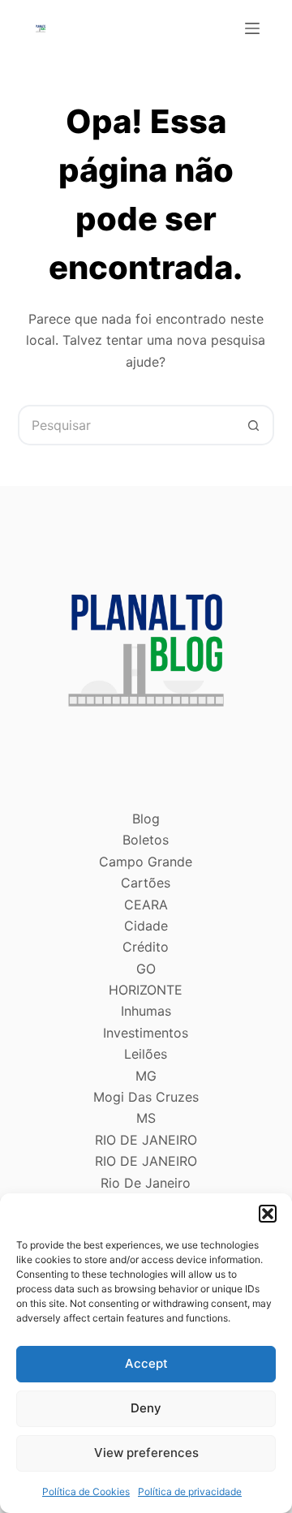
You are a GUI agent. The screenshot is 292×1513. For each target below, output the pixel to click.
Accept (146, 1363)
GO (146, 969)
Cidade (146, 926)
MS (146, 1118)
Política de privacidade (190, 1491)
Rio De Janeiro (146, 1183)
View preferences (146, 1452)
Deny (146, 1408)
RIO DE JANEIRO (146, 1140)
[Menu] (252, 28)
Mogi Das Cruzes (146, 1097)
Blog (146, 818)
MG (146, 1076)
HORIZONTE (145, 990)
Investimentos (145, 1033)
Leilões (145, 1054)
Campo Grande (145, 861)
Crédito (145, 947)
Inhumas (146, 1011)
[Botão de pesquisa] (254, 425)
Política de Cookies (86, 1491)
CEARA (146, 904)
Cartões (145, 883)
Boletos (145, 840)
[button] (268, 1214)
